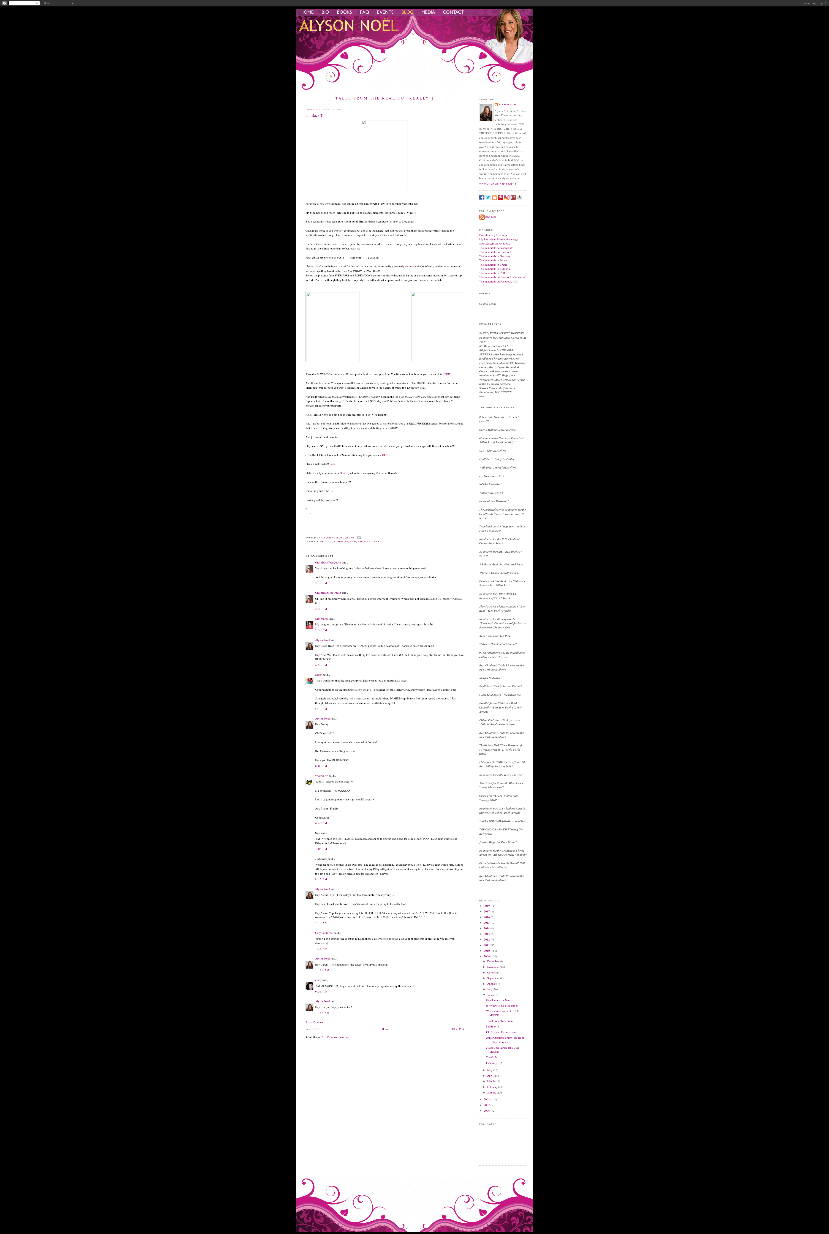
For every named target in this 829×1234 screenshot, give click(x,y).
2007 (487, 1105)
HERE (385, 455)
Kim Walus (321, 618)
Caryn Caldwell (324, 933)
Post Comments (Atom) (334, 1037)
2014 (487, 928)
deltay (319, 675)
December (493, 961)
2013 (487, 934)
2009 (487, 956)
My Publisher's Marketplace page (498, 239)
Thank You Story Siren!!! (500, 1021)
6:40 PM (321, 823)
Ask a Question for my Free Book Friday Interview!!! (505, 1040)
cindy (318, 980)
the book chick (369, 541)
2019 (487, 906)
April (490, 1076)
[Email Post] (359, 538)
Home (385, 1029)
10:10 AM (322, 970)
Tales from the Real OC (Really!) (384, 98)
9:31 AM (321, 991)
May (490, 1070)
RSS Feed (491, 217)
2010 (487, 951)
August (491, 984)
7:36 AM (321, 949)
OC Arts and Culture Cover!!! (503, 1032)
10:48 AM (322, 1013)
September (493, 978)
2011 (487, 945)
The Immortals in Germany (494, 256)
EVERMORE (341, 541)
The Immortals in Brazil (493, 265)
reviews (409, 266)
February (492, 1087)
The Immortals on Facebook (495, 252)
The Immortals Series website (496, 248)
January (492, 1092)
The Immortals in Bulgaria (494, 269)
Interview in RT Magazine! (502, 1005)
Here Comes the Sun (498, 1000)
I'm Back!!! (492, 1026)
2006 (487, 1110)
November (493, 967)
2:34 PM (321, 630)
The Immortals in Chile (492, 273)
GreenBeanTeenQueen (328, 562)
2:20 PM (321, 609)
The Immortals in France (493, 260)
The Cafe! (492, 1057)
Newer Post (311, 1029)
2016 (487, 917)
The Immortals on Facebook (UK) (498, 281)
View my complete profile (498, 184)
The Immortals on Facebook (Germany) (502, 277)
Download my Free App (493, 235)
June (490, 995)
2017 (487, 911)
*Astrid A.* (322, 776)
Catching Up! (494, 1063)
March (491, 1081)
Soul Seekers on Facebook (494, 243)
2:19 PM (321, 583)
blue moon (324, 541)
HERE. (446, 374)
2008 (487, 1099)
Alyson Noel (322, 640)
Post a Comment (314, 1022)
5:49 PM (321, 709)
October (492, 972)
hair (353, 541)
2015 (487, 923)
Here (332, 464)
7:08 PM (321, 849)
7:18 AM (321, 923)
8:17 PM (321, 879)
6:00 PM (321, 766)
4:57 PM (321, 665)
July (490, 989)
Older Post (458, 1029)
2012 (487, 939)
